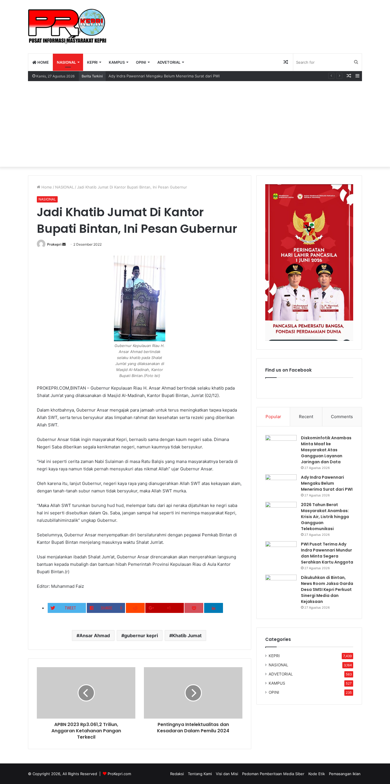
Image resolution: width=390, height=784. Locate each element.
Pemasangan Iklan (345, 773)
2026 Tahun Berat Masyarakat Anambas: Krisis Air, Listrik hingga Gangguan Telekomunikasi (325, 517)
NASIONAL (66, 62)
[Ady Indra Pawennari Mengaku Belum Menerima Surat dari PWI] (281, 485)
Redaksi (177, 773)
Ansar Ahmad (94, 635)
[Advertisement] (195, 124)
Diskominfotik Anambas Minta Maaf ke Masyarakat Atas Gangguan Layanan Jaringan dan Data (326, 450)
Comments (342, 416)
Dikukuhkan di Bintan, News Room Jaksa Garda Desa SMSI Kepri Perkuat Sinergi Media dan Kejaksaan (327, 589)
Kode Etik (316, 773)
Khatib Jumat (187, 635)
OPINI (141, 62)
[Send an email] (64, 244)
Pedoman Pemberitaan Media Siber (273, 773)
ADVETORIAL (168, 62)
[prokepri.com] (67, 27)
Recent (306, 416)
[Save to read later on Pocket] (193, 608)
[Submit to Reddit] (135, 608)
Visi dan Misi (227, 773)
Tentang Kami (200, 773)
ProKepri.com (119, 773)
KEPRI (92, 62)
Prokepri (54, 244)
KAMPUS (117, 62)
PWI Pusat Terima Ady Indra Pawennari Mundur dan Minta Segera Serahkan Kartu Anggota (327, 553)
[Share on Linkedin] (213, 608)
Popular (273, 416)
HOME (43, 62)
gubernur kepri (141, 635)
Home (46, 187)
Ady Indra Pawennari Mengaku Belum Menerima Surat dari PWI (164, 76)
